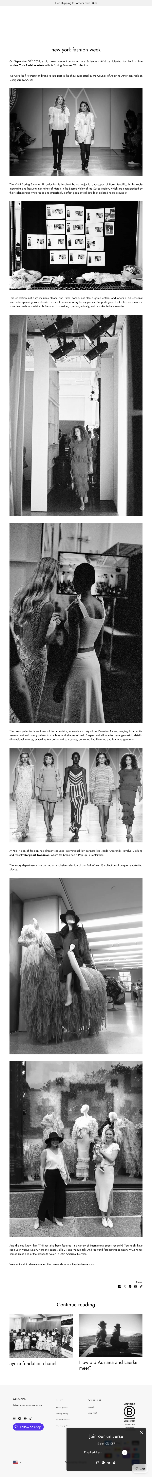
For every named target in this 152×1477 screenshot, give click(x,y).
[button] (141, 1286)
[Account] (136, 12)
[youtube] (109, 1462)
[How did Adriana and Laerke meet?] (110, 1335)
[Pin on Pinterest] (130, 1286)
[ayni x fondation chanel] (41, 1336)
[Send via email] (136, 1286)
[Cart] (143, 12)
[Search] (128, 12)
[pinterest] (103, 1462)
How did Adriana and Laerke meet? (108, 1365)
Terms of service (63, 1419)
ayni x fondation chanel (33, 1363)
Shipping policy (63, 1426)
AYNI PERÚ (92, 1413)
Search (91, 1407)
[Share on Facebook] (120, 1286)
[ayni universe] (76, 12)
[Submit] (124, 1452)
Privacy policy (62, 1413)
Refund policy (62, 1407)
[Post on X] (124, 1286)
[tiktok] (114, 1462)
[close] (141, 1432)
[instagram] (98, 1462)
